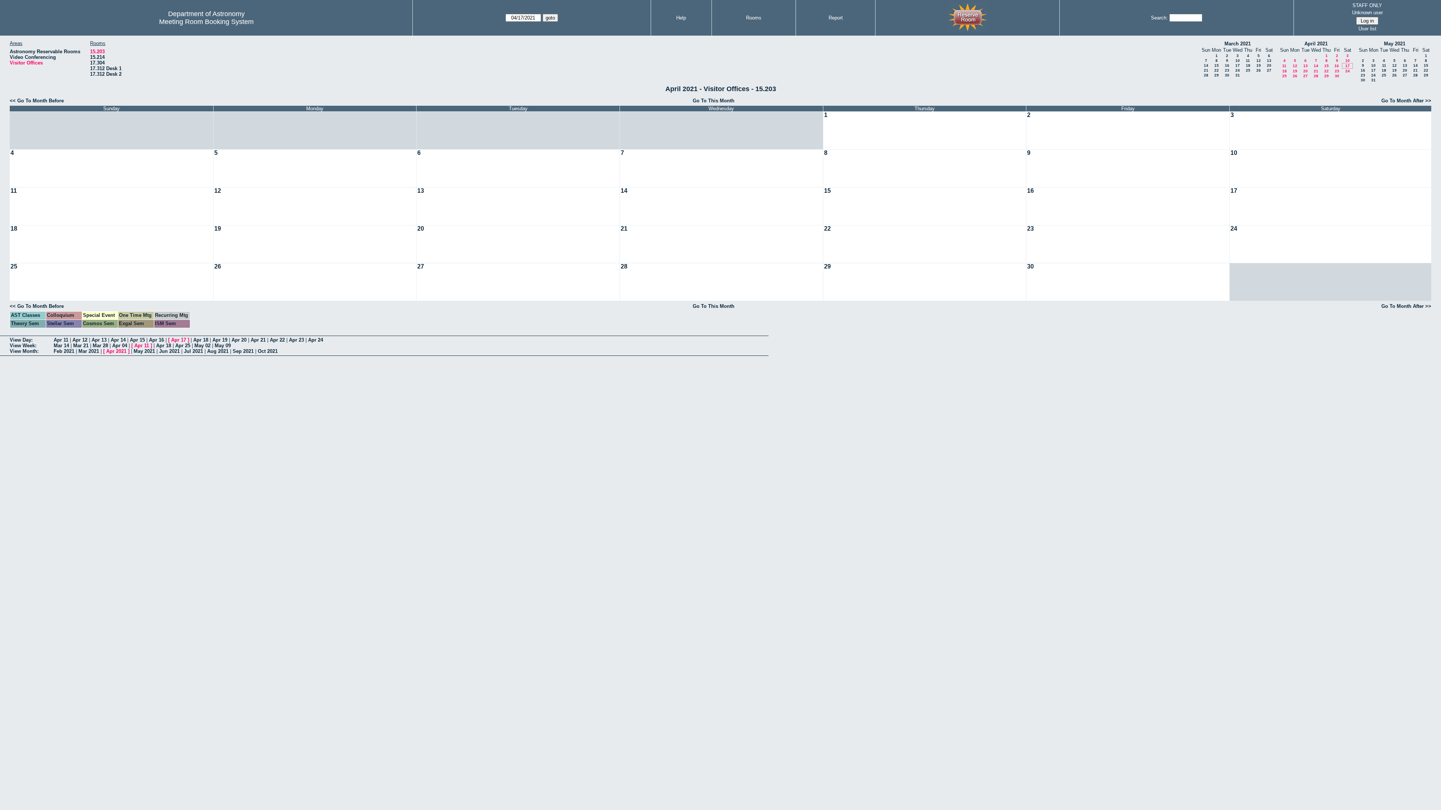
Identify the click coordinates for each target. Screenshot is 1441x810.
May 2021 (1394, 43)
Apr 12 (79, 340)
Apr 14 (118, 340)
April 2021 (1316, 43)
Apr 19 (219, 340)
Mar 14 (61, 345)
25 (1248, 70)
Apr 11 (61, 340)
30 (1227, 75)
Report (836, 18)
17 (1237, 65)
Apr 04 (119, 345)
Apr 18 (200, 340)
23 (1227, 70)
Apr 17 (178, 340)
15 (1216, 65)
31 (1237, 75)
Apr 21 (258, 340)
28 (1206, 75)
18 (1248, 65)
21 (1206, 70)
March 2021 (1237, 43)
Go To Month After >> (1406, 101)
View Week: (23, 345)
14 (1206, 65)
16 (1227, 65)
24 (1237, 70)
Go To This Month (713, 101)
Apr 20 (239, 340)
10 (1237, 60)
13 (1269, 60)
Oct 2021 (268, 351)
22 (1216, 70)
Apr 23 (296, 340)
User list (1367, 29)
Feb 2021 (64, 351)
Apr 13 (99, 340)
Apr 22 (277, 340)
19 (1258, 65)
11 (1248, 60)
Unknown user (1367, 12)
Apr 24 (315, 340)
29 (1216, 75)
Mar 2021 (88, 351)
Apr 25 (182, 345)
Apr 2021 (116, 351)
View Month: (24, 351)
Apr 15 (137, 340)
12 (1258, 60)
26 (1258, 70)
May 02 (202, 345)
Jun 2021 (169, 351)
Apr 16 (156, 340)
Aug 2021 (218, 351)
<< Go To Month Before (37, 101)
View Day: (21, 340)
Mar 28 (100, 345)
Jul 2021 (193, 351)
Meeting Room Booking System (206, 22)
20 (1269, 65)
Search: (1159, 18)
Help (681, 18)
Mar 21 (81, 345)
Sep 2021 (243, 351)
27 (1269, 70)
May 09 (223, 345)
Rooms (753, 18)
